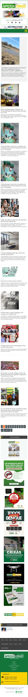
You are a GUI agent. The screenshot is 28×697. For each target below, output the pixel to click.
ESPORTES (15, 640)
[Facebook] (8, 22)
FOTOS (6, 640)
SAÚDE (20, 644)
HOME (14, 662)
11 (2, 430)
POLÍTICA (15, 644)
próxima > (6, 430)
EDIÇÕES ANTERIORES (14, 666)
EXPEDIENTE (14, 667)
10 (24, 426)
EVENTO (19, 640)
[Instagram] (12, 22)
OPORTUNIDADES (4, 644)
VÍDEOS (10, 640)
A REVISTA (14, 664)
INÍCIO (2, 640)
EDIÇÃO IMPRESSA (4, 648)
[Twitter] (16, 22)
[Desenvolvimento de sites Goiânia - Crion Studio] (14, 693)
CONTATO (14, 669)
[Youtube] (20, 22)
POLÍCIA (11, 644)
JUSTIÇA (24, 640)
